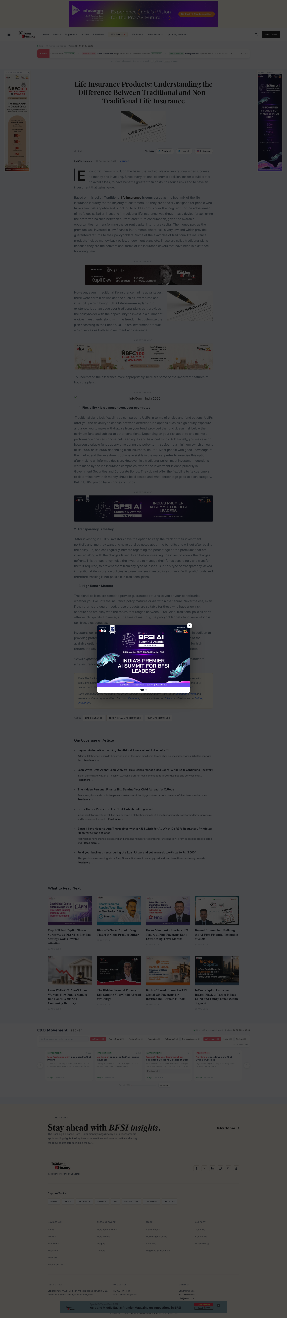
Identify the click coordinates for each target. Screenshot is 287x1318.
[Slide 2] (146, 690)
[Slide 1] (142, 690)
